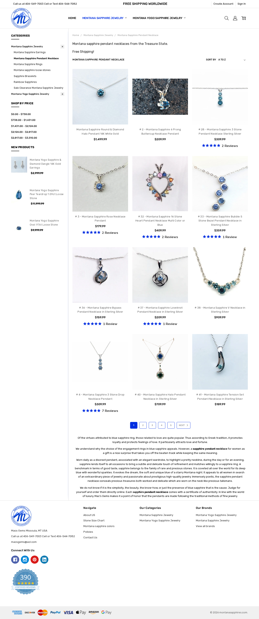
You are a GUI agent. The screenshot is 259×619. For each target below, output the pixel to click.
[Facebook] (15, 560)
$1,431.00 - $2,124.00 (24, 126)
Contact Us (90, 537)
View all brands (205, 526)
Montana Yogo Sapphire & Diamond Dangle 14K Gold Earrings (46, 163)
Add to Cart (100, 108)
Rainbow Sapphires (25, 82)
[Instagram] (25, 560)
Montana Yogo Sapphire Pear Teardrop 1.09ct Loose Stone (47, 194)
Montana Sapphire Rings (28, 64)
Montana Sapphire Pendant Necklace (36, 58)
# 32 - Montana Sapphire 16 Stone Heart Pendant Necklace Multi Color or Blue (160, 221)
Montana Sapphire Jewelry (103, 18)
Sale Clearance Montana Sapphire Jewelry (38, 87)
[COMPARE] (121, 82)
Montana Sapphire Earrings (30, 52)
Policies (88, 531)
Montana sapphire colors (99, 526)
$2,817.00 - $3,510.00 (24, 137)
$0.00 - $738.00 (21, 114)
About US (89, 515)
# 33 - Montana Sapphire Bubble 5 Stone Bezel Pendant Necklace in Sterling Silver (220, 221)
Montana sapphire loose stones (32, 70)
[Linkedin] (44, 560)
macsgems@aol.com (24, 541)
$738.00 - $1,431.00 (23, 120)
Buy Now (100, 116)
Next (182, 425)
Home (72, 18)
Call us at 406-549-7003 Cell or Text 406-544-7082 (45, 3)
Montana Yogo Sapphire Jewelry (158, 18)
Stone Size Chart (93, 520)
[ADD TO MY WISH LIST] (121, 88)
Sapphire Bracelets (25, 76)
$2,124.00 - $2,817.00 (24, 132)
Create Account (223, 3)
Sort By (211, 59)
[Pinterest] (35, 560)
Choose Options (160, 116)
